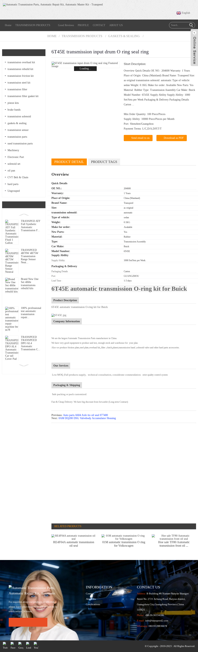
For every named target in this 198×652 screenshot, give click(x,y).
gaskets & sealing (124, 36)
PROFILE (83, 25)
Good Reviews (66, 25)
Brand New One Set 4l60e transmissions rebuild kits (29, 284)
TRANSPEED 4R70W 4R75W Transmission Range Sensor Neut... (29, 256)
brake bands (14, 109)
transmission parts (17, 136)
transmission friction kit (21, 75)
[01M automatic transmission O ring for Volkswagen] (124, 537)
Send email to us (140, 137)
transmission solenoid (19, 116)
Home (8, 25)
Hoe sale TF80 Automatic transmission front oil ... (174, 543)
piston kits (13, 102)
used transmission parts (20, 143)
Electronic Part (16, 157)
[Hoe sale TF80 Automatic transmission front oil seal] (174, 537)
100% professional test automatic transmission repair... (31, 313)
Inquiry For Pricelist (28, 622)
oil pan (11, 170)
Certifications (93, 604)
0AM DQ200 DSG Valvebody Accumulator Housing (87, 418)
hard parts (13, 184)
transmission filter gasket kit (23, 96)
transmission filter (17, 89)
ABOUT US (116, 25)
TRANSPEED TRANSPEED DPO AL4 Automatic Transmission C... (30, 343)
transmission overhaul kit (21, 62)
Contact (90, 593)
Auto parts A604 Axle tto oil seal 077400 (85, 415)
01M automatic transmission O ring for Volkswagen (123, 543)
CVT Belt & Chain (18, 177)
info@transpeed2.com (156, 620)
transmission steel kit (19, 82)
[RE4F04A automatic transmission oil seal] (73, 537)
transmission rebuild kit (20, 69)
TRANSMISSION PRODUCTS (32, 25)
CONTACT (99, 25)
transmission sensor (18, 130)
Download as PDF (174, 137)
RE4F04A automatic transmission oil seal (73, 543)
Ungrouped (14, 190)
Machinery (13, 150)
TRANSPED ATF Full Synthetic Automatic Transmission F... (30, 226)
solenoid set (14, 163)
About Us (91, 598)
